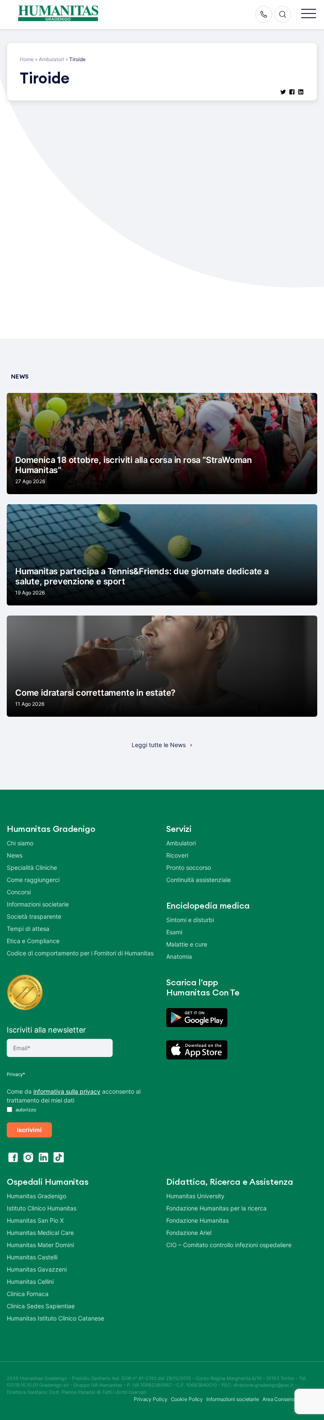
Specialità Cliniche (32, 867)
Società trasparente (34, 916)
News (14, 855)
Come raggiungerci (33, 879)
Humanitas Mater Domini (40, 1244)
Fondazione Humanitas (197, 1220)
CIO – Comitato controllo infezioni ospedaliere (229, 1244)
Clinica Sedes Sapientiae (41, 1306)
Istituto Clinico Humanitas (41, 1208)
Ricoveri (177, 855)
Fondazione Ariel (188, 1232)
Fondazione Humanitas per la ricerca (216, 1208)
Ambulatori (51, 59)
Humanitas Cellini (30, 1281)
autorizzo (25, 1110)
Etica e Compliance (33, 940)
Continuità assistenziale (198, 879)
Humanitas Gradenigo (36, 1195)
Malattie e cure (186, 944)
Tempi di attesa (28, 928)
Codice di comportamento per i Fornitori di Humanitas (80, 953)
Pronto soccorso (188, 867)
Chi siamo (20, 843)
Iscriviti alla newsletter (46, 1029)
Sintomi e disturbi (190, 919)
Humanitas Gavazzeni (37, 1269)
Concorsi (19, 892)
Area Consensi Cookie (288, 1399)
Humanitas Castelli (32, 1257)
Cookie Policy (187, 1399)
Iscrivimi (29, 1129)
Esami (174, 932)
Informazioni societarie (38, 904)
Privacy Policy (150, 1399)
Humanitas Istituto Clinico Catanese (55, 1318)
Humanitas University (195, 1195)
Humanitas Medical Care (40, 1232)
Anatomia (179, 956)
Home (27, 59)
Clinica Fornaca (28, 1293)
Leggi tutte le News (159, 744)
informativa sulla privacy (66, 1091)
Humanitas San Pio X (35, 1220)
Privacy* (16, 1074)
